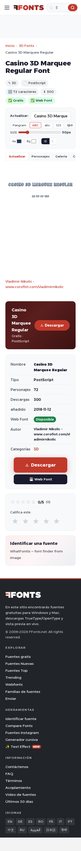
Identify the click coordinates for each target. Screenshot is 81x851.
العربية (35, 830)
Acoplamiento (18, 788)
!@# (70, 125)
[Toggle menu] (7, 7)
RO (40, 822)
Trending (13, 677)
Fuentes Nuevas (19, 663)
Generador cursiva (21, 740)
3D (36, 449)
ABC (35, 125)
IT (60, 822)
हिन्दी (64, 830)
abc (47, 125)
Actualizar (17, 156)
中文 (11, 830)
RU (22, 830)
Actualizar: (19, 116)
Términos (13, 781)
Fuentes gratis (18, 657)
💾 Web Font (40, 479)
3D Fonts (26, 46)
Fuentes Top (16, 670)
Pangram (19, 125)
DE (20, 822)
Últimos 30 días (19, 801)
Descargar (54, 325)
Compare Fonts (19, 726)
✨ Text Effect (22, 746)
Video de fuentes (20, 794)
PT (70, 822)
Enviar (10, 698)
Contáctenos (16, 767)
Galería (61, 156)
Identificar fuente (20, 719)
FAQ (9, 774)
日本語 (51, 830)
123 (58, 125)
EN (10, 822)
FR (51, 822)
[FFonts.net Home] (29, 7)
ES (30, 822)
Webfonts (14, 684)
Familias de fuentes (22, 692)
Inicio (10, 46)
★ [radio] (15, 521)
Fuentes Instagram (22, 733)
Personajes (41, 156)
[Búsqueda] (72, 7)
